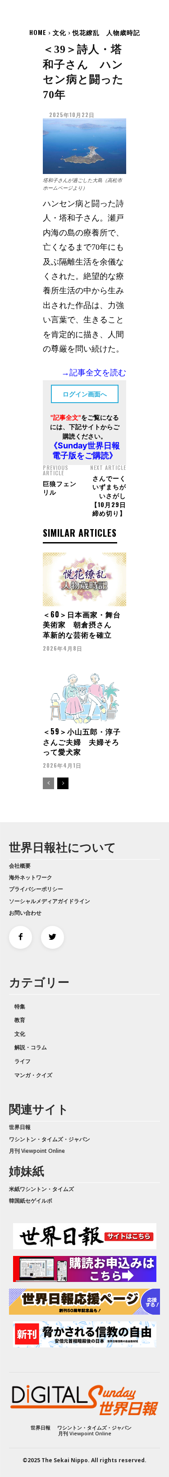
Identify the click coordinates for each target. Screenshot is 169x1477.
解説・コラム (30, 1047)
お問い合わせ (25, 913)
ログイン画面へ (85, 394)
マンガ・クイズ (33, 1075)
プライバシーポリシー (36, 889)
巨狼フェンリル (60, 487)
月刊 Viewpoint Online (37, 1151)
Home (37, 32)
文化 (59, 32)
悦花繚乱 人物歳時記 (106, 32)
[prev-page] (48, 783)
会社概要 (20, 865)
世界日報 (20, 1127)
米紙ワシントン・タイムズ (41, 1189)
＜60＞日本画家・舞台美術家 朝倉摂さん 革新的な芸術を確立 (82, 624)
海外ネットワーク (30, 877)
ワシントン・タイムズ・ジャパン (49, 1139)
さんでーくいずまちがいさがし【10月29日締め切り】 (108, 495)
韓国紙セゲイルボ (30, 1200)
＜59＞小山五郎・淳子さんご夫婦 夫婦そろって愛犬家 (82, 741)
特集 (19, 1006)
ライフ (22, 1061)
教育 (19, 1020)
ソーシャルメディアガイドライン (49, 901)
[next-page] (63, 783)
